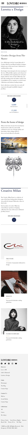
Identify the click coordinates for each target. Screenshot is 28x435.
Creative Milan (11, 191)
